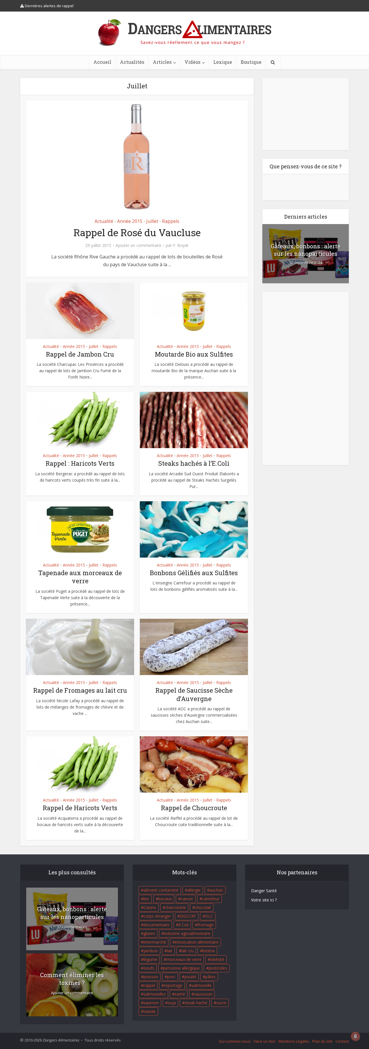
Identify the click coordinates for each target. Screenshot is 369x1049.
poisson (151, 976)
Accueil (102, 62)
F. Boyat (181, 245)
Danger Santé (264, 890)
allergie (194, 890)
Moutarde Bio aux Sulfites (194, 354)
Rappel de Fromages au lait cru (80, 690)
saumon (151, 1002)
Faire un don (265, 1041)
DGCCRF (188, 916)
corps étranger (157, 916)
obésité (217, 959)
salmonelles (155, 994)
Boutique (251, 62)
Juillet (152, 221)
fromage (205, 924)
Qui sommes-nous (235, 1041)
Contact (342, 1041)
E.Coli (183, 924)
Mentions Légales (293, 1041)
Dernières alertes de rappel (49, 5)
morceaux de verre (184, 959)
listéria (209, 950)
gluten (149, 933)
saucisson (203, 994)
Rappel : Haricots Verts (80, 463)
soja (172, 1002)
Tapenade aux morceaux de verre (80, 577)
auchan (216, 890)
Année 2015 (129, 221)
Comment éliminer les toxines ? (72, 978)
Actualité (104, 221)
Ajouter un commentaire (138, 245)
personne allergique (181, 968)
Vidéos (192, 62)
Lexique (222, 62)
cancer (187, 898)
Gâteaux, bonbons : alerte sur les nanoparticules (305, 249)
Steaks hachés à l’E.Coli (193, 463)
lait (169, 950)
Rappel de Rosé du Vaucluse (137, 232)
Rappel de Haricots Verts (80, 808)
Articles (162, 62)
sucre (221, 1002)
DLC (209, 916)
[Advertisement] (305, 114)
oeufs (149, 968)
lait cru (187, 950)
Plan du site (322, 1041)
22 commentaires (72, 927)
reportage (173, 985)
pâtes (210, 976)
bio (146, 898)
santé (180, 994)
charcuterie (175, 907)
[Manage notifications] (355, 1036)
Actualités (132, 62)
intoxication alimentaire (197, 942)
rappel (149, 985)
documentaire (157, 924)
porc (171, 976)
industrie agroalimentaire (187, 933)
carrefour (210, 898)
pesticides (218, 968)
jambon (151, 950)
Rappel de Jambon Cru (80, 354)
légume (150, 959)
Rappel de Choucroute (194, 808)
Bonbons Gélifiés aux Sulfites (194, 573)
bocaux (165, 898)
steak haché (196, 1002)
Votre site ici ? (264, 900)
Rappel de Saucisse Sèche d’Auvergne (194, 694)
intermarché (155, 942)
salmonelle (201, 985)
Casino (150, 907)
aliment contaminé (161, 890)
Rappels (170, 221)
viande (150, 1011)
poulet (190, 976)
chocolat (203, 907)
